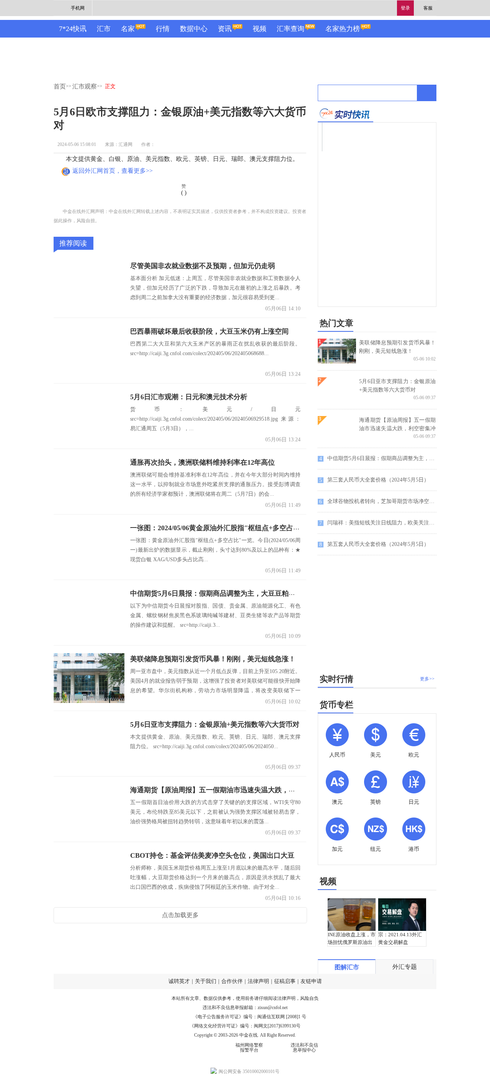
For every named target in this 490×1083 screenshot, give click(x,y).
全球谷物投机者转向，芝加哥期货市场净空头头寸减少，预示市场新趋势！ (377, 501)
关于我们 (205, 981)
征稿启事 (285, 981)
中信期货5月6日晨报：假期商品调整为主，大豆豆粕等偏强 (219, 593)
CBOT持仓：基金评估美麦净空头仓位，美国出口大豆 (212, 855)
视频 (259, 29)
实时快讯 (345, 113)
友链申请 (311, 981)
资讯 (225, 29)
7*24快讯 (73, 29)
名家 (128, 29)
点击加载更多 (180, 915)
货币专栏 (336, 704)
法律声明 (258, 981)
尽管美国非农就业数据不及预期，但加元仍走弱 (202, 266)
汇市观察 (84, 86)
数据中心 (193, 29)
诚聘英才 (179, 981)
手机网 (78, 8)
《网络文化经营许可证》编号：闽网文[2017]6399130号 (245, 1026)
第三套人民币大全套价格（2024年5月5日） (374, 480)
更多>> (427, 679)
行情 (163, 29)
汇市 (104, 29)
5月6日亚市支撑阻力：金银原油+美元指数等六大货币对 (214, 724)
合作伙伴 (232, 981)
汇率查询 (290, 29)
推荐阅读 (73, 243)
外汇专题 (404, 966)
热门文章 (336, 323)
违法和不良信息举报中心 (304, 1047)
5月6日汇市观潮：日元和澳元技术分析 (188, 397)
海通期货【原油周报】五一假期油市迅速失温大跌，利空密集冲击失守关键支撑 (250, 790)
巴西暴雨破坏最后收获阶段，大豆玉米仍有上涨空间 (209, 331)
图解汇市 (347, 967)
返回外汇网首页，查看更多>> (112, 170)
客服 (428, 8)
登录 (405, 8)
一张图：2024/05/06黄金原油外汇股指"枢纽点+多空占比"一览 (224, 528)
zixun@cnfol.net (272, 1007)
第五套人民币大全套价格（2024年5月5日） (374, 544)
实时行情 (336, 679)
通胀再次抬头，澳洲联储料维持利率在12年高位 (202, 462)
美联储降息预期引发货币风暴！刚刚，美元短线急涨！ (213, 659)
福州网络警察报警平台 (249, 1047)
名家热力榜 (342, 29)
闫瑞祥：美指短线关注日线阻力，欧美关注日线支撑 (377, 523)
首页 (60, 86)
